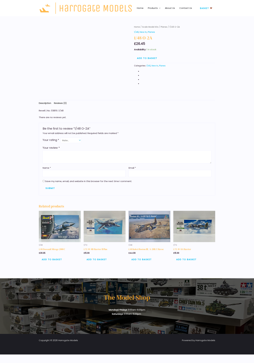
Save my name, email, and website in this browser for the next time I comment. (88, 181)
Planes (164, 27)
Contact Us (185, 8)
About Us (170, 8)
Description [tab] (45, 103)
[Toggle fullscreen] (9, 357)
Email (132, 167)
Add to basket (147, 58)
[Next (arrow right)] (9, 361)
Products (153, 8)
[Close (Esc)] (22, 357)
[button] (206, 8)
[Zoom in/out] (3, 357)
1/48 (136, 31)
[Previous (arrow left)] (3, 361)
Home (140, 8)
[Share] (16, 357)
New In (143, 31)
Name (47, 167)
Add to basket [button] (52, 259)
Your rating (51, 140)
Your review (51, 148)
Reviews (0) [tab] (60, 103)
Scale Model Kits (150, 27)
